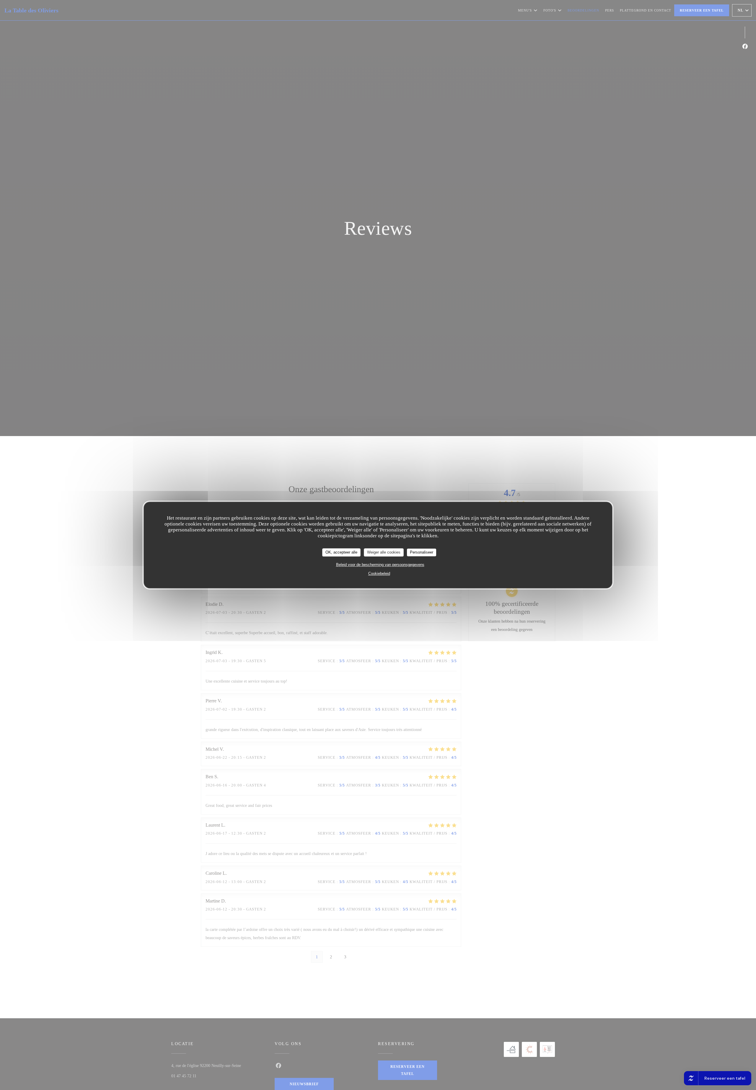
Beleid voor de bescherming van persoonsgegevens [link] (380, 564)
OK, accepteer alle (341, 552)
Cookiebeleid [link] (379, 573)
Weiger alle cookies (383, 552)
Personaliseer (421, 552)
